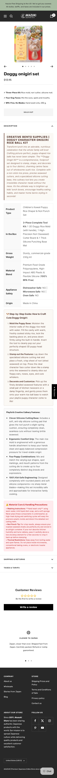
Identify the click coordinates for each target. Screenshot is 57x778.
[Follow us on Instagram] (49, 720)
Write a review (28, 607)
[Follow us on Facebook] (35, 720)
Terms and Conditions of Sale (41, 691)
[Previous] (5, 66)
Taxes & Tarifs (12, 568)
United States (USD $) (14, 761)
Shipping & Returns (14, 559)
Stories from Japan (12, 691)
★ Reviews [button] (54, 391)
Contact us (36, 703)
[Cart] (51, 16)
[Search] (11, 16)
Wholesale (8, 686)
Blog (6, 697)
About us (8, 681)
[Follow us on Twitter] (42, 720)
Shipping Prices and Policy (40, 683)
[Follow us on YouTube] (42, 727)
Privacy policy (38, 698)
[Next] (52, 66)
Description (10, 126)
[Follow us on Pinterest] (35, 727)
